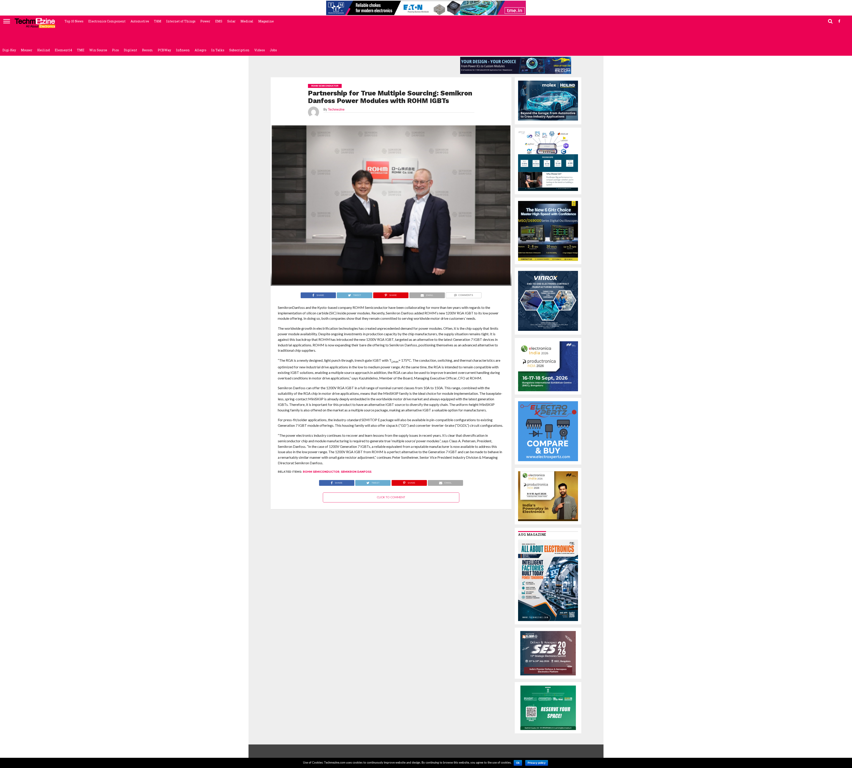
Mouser (26, 50)
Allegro (200, 50)
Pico (115, 50)
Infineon (183, 50)
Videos (259, 50)
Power (205, 21)
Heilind (43, 50)
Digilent (130, 50)
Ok (518, 762)
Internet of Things (180, 21)
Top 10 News (74, 21)
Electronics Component (107, 21)
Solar (231, 21)
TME (80, 50)
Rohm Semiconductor (321, 471)
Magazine (266, 21)
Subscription (239, 50)
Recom (147, 50)
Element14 (63, 50)
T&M (157, 21)
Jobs (273, 50)
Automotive (139, 21)
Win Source (98, 50)
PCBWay (164, 50)
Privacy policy (537, 762)
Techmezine (336, 109)
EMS (218, 21)
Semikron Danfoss (356, 471)
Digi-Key (9, 50)
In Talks (217, 50)
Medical (247, 21)
